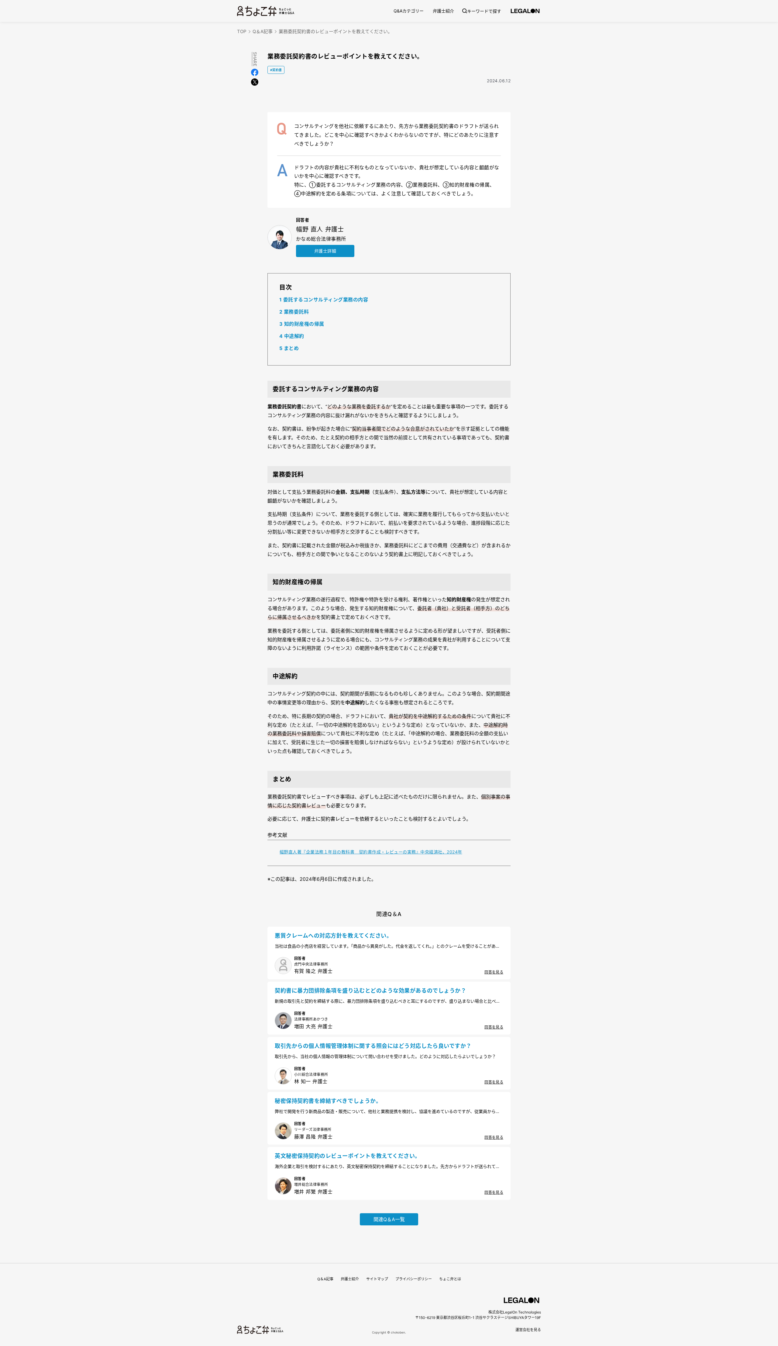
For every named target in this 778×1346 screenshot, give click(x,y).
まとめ (289, 348)
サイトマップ (377, 1279)
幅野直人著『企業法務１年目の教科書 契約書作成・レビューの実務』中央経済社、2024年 (371, 851)
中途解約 (291, 336)
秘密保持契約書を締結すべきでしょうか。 (328, 1101)
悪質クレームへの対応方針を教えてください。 (333, 935)
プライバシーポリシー (413, 1279)
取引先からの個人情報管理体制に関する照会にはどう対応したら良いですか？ (373, 1046)
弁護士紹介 (443, 10)
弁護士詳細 (325, 250)
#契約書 (276, 70)
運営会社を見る (528, 1329)
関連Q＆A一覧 (389, 1219)
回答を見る (493, 972)
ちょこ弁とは (450, 1279)
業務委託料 (294, 312)
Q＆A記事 (263, 31)
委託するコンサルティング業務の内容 (323, 300)
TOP (241, 31)
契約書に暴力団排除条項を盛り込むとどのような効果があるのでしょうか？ (370, 990)
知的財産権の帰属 (301, 324)
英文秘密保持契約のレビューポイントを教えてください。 (348, 1156)
